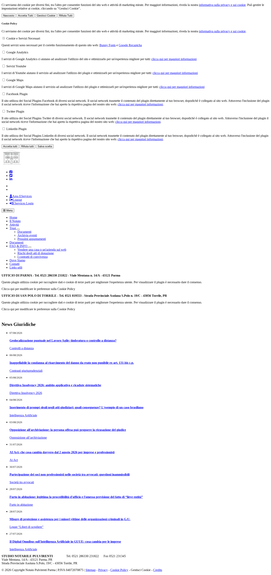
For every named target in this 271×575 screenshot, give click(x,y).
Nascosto (8, 15)
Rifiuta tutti (27, 146)
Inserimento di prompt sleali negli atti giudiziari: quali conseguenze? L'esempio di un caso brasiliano (76, 407)
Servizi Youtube (16, 66)
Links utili (16, 267)
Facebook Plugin (17, 94)
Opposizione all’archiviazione (28, 437)
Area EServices (22, 196)
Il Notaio (15, 221)
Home (13, 217)
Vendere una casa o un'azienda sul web (41, 249)
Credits (157, 570)
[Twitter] (11, 175)
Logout (17, 199)
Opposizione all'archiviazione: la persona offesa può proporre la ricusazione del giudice (68, 429)
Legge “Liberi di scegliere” (26, 527)
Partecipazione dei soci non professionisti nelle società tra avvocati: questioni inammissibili (70, 474)
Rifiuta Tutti (65, 15)
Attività (14, 224)
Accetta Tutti (25, 15)
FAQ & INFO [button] (19, 246)
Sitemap (91, 570)
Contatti (14, 264)
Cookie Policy (119, 570)
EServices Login (23, 203)
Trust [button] (13, 228)
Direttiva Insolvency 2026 (26, 393)
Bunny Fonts (107, 45)
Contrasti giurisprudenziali (26, 370)
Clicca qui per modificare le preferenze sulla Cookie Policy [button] (38, 289)
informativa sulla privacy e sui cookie (222, 5)
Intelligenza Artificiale (23, 415)
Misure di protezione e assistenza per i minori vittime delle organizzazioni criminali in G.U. (70, 519)
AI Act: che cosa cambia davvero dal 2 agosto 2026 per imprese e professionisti (62, 452)
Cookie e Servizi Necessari (23, 38)
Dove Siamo (17, 260)
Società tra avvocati (22, 482)
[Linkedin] (11, 179)
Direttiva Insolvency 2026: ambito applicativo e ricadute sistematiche (55, 385)
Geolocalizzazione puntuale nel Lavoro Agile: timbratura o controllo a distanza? (63, 340)
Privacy (103, 570)
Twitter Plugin (15, 111)
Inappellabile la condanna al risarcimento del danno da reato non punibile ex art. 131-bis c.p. (72, 362)
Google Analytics (17, 52)
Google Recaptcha (130, 45)
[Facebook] (11, 172)
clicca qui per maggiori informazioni (174, 59)
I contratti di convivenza (32, 256)
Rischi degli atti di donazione (35, 253)
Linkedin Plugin (16, 129)
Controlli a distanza (22, 348)
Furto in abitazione (21, 504)
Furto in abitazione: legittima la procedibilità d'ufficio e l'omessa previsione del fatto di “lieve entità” (76, 497)
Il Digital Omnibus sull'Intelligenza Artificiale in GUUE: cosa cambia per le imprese (65, 541)
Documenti (24, 231)
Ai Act (14, 460)
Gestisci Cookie (46, 15)
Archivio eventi (27, 235)
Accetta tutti (10, 146)
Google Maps (14, 80)
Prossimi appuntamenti (31, 239)
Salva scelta (45, 146)
